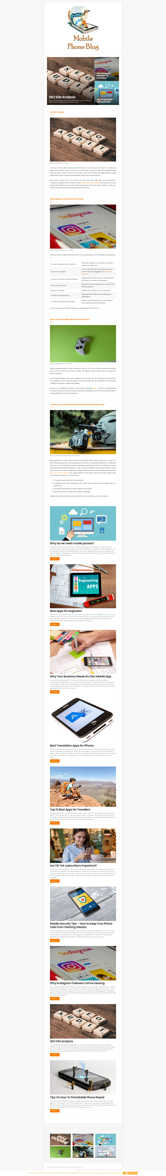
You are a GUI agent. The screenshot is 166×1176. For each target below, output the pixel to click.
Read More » (54, 558)
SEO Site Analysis (62, 97)
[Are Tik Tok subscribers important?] (83, 845)
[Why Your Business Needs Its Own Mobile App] (83, 652)
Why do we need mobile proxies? (104, 100)
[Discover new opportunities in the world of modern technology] (105, 1152)
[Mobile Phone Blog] (83, 28)
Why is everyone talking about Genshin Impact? (70, 319)
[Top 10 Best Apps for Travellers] (83, 787)
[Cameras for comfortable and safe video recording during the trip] (83, 1152)
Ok (124, 1173)
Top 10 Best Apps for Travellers (70, 809)
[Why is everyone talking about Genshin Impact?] (60, 1152)
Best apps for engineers (66, 611)
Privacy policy (132, 1173)
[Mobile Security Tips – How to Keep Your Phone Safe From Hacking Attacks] (83, 904)
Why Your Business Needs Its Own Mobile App (80, 676)
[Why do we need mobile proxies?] (83, 523)
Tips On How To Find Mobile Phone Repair (77, 1097)
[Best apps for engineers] (83, 586)
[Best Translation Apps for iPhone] (83, 720)
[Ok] (164, 1173)
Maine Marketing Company (91, 183)
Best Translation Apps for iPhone (72, 745)
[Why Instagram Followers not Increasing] (83, 963)
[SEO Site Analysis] (83, 1021)
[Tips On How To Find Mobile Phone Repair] (83, 1077)
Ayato (95, 388)
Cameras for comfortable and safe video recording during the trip (77, 404)
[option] (83, 81)
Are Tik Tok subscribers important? (73, 866)
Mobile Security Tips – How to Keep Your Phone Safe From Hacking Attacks (81, 925)
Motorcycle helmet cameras (59, 473)
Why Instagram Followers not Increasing (104, 75)
